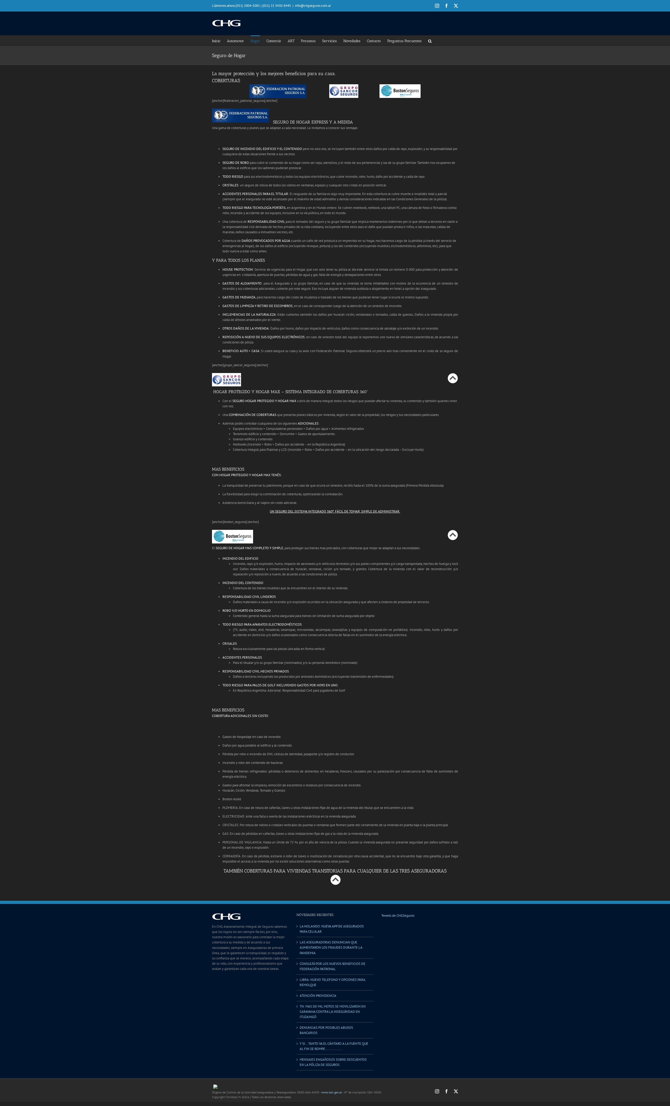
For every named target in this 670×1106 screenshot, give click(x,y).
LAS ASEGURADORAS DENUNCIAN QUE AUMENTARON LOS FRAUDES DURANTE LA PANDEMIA (331, 947)
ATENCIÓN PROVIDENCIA (318, 995)
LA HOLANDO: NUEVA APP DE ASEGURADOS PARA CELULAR (332, 929)
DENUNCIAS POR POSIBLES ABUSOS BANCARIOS (326, 1030)
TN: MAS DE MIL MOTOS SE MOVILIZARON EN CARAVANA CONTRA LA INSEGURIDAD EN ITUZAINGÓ (333, 1011)
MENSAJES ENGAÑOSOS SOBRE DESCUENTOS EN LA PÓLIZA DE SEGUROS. (333, 1062)
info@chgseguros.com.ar (313, 5)
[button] (430, 40)
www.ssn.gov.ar (331, 1092)
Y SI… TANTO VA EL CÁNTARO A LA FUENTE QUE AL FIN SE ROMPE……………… (334, 1046)
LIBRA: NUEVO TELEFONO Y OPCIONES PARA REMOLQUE (332, 982)
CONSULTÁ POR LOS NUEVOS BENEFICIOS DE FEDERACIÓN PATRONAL (332, 966)
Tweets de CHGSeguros (397, 915)
